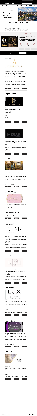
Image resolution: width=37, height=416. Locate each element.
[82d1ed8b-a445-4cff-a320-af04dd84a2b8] (29, 414)
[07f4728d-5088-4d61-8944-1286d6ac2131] (28, 414)
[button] (34, 5)
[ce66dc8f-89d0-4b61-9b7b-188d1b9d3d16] (35, 414)
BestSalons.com (26, 30)
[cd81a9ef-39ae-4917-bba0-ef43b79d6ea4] (33, 414)
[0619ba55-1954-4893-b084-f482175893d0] (31, 414)
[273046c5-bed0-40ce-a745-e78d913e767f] (32, 414)
